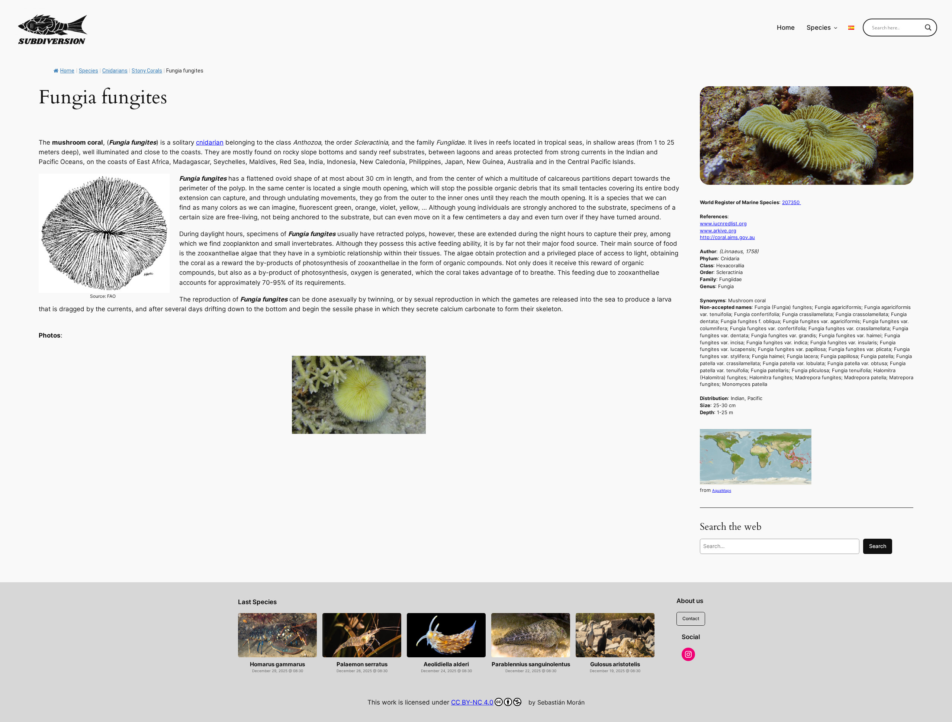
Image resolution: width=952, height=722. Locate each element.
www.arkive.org (718, 230)
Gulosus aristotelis (615, 664)
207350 (791, 202)
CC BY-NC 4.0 (472, 702)
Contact (690, 618)
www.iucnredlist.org (723, 223)
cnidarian (209, 142)
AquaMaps (721, 490)
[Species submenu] (835, 27)
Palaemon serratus (362, 664)
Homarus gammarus (277, 664)
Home (67, 71)
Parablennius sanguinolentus (531, 664)
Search (877, 546)
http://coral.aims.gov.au (727, 237)
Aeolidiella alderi (446, 664)
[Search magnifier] (928, 27)
